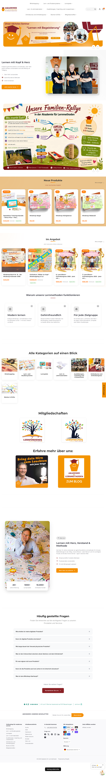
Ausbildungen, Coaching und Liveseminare (60, 9)
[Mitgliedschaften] (32, 430)
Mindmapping (34, 3)
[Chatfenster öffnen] (102, 772)
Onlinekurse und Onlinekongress (36, 14)
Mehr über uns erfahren (66, 570)
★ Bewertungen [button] (104, 390)
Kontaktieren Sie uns (52, 690)
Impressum (28, 732)
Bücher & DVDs (55, 14)
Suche (27, 727)
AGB (26, 729)
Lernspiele (68, 3)
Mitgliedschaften (70, 14)
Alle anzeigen (98, 182)
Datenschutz (28, 734)
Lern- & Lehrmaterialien (34, 9)
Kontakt (27, 739)
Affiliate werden (86, 727)
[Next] (97, 46)
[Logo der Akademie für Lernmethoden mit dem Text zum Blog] (74, 471)
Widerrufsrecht (29, 736)
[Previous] (93, 46)
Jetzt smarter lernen (10, 87)
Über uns (27, 741)
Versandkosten (29, 743)
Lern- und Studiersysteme (51, 3)
